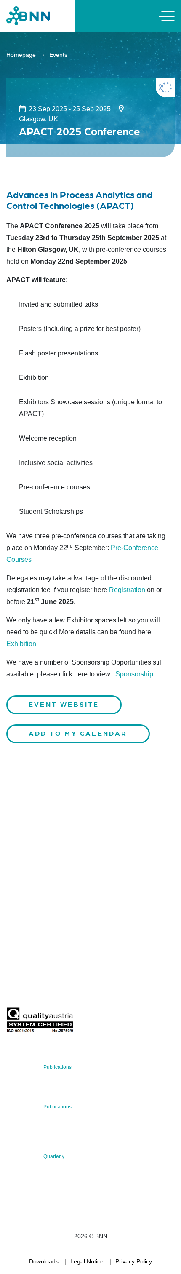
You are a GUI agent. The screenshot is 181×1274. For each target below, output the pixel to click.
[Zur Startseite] (28, 15)
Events (58, 54)
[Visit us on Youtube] (69, 923)
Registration (127, 589)
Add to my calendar (78, 733)
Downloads (44, 1261)
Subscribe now (56, 987)
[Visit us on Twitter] (15, 923)
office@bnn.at (24, 901)
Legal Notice (87, 1261)
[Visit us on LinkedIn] (42, 923)
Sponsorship (134, 674)
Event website (64, 704)
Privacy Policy (133, 1261)
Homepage (21, 54)
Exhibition (21, 643)
